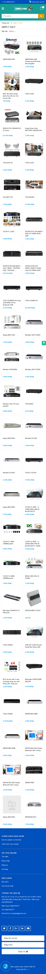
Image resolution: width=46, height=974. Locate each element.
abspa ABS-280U (9, 507)
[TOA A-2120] (34, 150)
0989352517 (10, 2)
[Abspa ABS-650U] (12, 804)
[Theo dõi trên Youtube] (28, 928)
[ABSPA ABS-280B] (34, 701)
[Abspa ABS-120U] (12, 322)
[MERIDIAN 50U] (34, 804)
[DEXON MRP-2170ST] (34, 598)
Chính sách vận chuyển (10, 844)
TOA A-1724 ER (30, 473)
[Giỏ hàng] (41, 9)
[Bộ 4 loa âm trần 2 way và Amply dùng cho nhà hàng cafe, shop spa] (12, 666)
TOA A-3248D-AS (31, 300)
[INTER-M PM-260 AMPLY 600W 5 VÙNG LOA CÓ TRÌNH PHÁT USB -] (34, 253)
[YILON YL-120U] (12, 219)
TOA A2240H (29, 197)
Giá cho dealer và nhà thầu (11, 840)
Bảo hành (5, 882)
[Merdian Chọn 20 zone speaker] (12, 391)
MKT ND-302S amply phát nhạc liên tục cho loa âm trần (10, 96)
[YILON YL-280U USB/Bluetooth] (12, 529)
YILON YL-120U (8, 231)
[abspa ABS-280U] (12, 494)
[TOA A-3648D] (12, 701)
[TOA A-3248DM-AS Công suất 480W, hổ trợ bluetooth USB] (12, 288)
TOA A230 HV (8, 163)
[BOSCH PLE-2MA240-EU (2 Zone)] (12, 115)
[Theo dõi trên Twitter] (4, 928)
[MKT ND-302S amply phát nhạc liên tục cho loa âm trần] (12, 81)
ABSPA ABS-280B (31, 714)
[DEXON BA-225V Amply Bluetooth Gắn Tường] (34, 735)
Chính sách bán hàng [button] (13, 836)
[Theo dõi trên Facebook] (10, 928)
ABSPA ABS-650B (9, 748)
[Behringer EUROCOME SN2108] (34, 666)
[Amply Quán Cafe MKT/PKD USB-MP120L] (34, 115)
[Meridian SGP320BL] (12, 357)
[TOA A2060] (34, 391)
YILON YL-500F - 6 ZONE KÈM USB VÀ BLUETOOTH (32, 509)
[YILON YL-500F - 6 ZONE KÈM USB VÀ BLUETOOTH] (34, 494)
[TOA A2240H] (34, 184)
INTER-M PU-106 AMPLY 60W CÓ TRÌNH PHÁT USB (34, 234)
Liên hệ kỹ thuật (7, 886)
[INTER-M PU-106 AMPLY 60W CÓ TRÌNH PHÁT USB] (34, 219)
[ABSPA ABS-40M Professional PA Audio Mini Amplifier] (34, 46)
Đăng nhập (6, 861)
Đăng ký (5, 865)
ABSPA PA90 (29, 782)
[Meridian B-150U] (12, 460)
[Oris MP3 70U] (12, 184)
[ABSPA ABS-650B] (12, 735)
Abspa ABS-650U (9, 817)
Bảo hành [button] (7, 878)
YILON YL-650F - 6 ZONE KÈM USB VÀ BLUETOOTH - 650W (32, 544)
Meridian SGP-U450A (32, 335)
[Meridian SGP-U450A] (34, 322)
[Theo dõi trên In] (22, 928)
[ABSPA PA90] (34, 770)
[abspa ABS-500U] (12, 425)
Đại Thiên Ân (30, 967)
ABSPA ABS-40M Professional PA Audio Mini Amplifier (32, 61)
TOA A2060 (29, 404)
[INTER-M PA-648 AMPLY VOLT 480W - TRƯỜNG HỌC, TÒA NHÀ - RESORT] (12, 253)
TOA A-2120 (29, 163)
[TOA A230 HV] (12, 150)
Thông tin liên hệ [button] (11, 893)
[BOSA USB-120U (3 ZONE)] (34, 563)
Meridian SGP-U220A (32, 369)
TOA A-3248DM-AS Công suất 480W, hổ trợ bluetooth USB (12, 303)
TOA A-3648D (8, 714)
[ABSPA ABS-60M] (12, 46)
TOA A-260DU (8, 645)
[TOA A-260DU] (12, 632)
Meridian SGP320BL (10, 369)
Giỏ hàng (5, 869)
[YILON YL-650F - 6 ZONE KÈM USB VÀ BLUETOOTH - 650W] (34, 529)
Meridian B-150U (9, 473)
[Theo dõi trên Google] (16, 928)
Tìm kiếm (5, 856)
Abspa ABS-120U (9, 335)
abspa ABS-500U (9, 438)
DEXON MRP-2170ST (33, 610)
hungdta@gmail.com (18, 913)
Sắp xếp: (5, 31)
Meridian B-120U (31, 438)
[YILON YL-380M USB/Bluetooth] (12, 563)
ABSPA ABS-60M (9, 59)
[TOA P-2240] (34, 81)
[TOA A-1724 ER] (34, 460)
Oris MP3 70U (8, 197)
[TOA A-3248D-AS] (34, 288)
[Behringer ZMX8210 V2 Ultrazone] (12, 598)
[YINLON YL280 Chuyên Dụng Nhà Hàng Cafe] (34, 632)
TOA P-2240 (29, 94)
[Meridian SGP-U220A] (34, 357)
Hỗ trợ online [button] (9, 853)
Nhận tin (22, 951)
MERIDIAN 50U (30, 817)
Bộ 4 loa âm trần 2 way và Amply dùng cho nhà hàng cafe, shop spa (11, 681)
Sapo (28, 969)
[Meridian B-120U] (34, 425)
